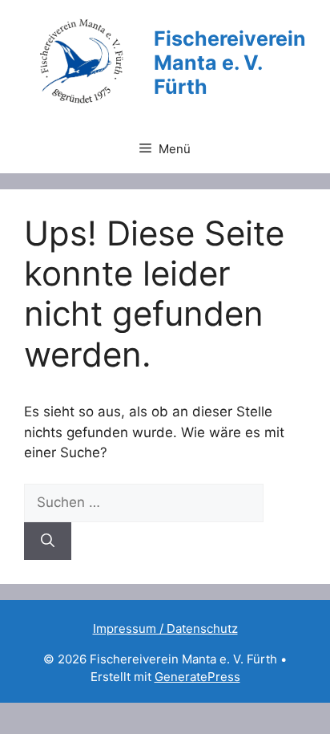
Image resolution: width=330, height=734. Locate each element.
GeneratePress (197, 676)
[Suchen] (47, 541)
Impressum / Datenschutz (165, 628)
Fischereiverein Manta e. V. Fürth (230, 62)
